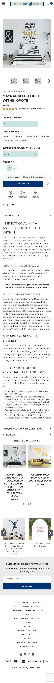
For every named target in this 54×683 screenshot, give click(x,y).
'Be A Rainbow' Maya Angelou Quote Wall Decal (40, 478)
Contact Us (27, 635)
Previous (5, 81)
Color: (12, 118)
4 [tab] (30, 504)
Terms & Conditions (27, 643)
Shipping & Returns (27, 631)
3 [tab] (28, 504)
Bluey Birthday (40, 546)
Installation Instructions (27, 619)
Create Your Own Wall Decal (27, 607)
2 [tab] (26, 504)
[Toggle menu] (3, 3)
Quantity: (8, 162)
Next (48, 81)
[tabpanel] (14, 474)
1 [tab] (23, 504)
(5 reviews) (24, 109)
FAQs (27, 615)
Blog (27, 639)
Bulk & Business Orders (27, 603)
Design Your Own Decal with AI (27, 611)
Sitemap (39, 668)
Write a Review (38, 109)
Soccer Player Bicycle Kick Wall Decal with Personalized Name (14, 548)
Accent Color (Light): (21, 148)
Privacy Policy (27, 647)
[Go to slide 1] (3, 533)
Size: (11, 132)
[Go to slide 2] (50, 533)
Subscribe (27, 627)
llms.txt (27, 623)
